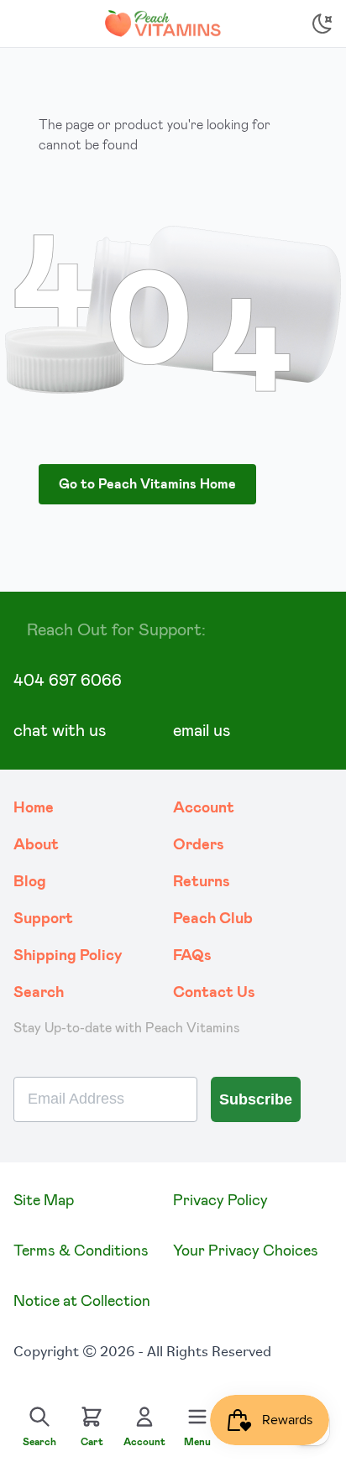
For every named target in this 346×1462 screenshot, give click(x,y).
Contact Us (214, 992)
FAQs (192, 955)
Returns (201, 882)
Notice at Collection (81, 1301)
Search (38, 992)
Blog (29, 882)
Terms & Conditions (81, 1251)
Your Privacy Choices (245, 1251)
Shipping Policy (68, 955)
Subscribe (255, 1099)
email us (201, 731)
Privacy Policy (220, 1201)
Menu (197, 1442)
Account (203, 808)
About (36, 845)
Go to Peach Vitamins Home (147, 484)
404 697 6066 (67, 680)
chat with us (59, 731)
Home (33, 808)
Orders (198, 845)
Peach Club (213, 919)
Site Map (43, 1201)
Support (43, 919)
